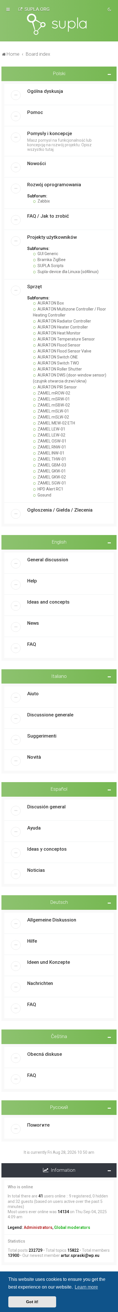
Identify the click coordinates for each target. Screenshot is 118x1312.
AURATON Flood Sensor (58, 345)
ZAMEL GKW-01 (51, 471)
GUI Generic (47, 253)
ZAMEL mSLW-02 (53, 417)
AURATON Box (50, 303)
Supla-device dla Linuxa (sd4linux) (68, 271)
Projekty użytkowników (52, 237)
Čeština (59, 1036)
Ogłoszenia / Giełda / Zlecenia (60, 510)
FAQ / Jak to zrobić (48, 216)
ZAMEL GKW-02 (51, 477)
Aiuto (33, 693)
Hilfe (32, 941)
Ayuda (34, 828)
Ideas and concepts (48, 602)
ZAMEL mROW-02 (53, 393)
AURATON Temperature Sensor (66, 339)
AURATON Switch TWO (58, 363)
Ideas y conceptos (47, 849)
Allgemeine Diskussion (51, 920)
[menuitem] (34, 9)
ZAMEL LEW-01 (51, 429)
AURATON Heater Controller (62, 327)
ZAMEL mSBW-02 (53, 405)
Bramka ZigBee (51, 259)
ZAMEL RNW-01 (51, 447)
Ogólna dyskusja (45, 91)
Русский (59, 1107)
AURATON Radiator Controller (64, 321)
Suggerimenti (41, 736)
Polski (59, 73)
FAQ (31, 644)
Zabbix (43, 201)
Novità (34, 757)
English (59, 542)
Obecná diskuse (44, 1054)
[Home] (59, 24)
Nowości (36, 163)
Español (59, 789)
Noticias (36, 870)
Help (32, 581)
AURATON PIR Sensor (57, 387)
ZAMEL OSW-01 (51, 441)
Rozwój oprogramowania (54, 184)
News (33, 623)
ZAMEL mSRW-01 (53, 399)
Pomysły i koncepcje (49, 133)
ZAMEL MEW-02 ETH (56, 423)
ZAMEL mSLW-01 (53, 411)
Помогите (38, 1125)
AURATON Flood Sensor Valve (64, 351)
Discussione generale (50, 715)
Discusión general (46, 807)
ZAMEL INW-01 (50, 453)
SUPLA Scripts (50, 265)
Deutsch (59, 902)
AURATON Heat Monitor (58, 333)
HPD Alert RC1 (50, 489)
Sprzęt (34, 286)
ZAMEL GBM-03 (51, 465)
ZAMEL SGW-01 (51, 483)
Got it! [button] (32, 1301)
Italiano (59, 676)
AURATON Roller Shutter (59, 369)
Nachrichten (40, 983)
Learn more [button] (86, 1287)
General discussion (47, 559)
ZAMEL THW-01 (51, 459)
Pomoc (35, 112)
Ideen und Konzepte (48, 962)
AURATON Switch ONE (57, 357)
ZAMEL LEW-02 (51, 435)
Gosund (44, 495)
